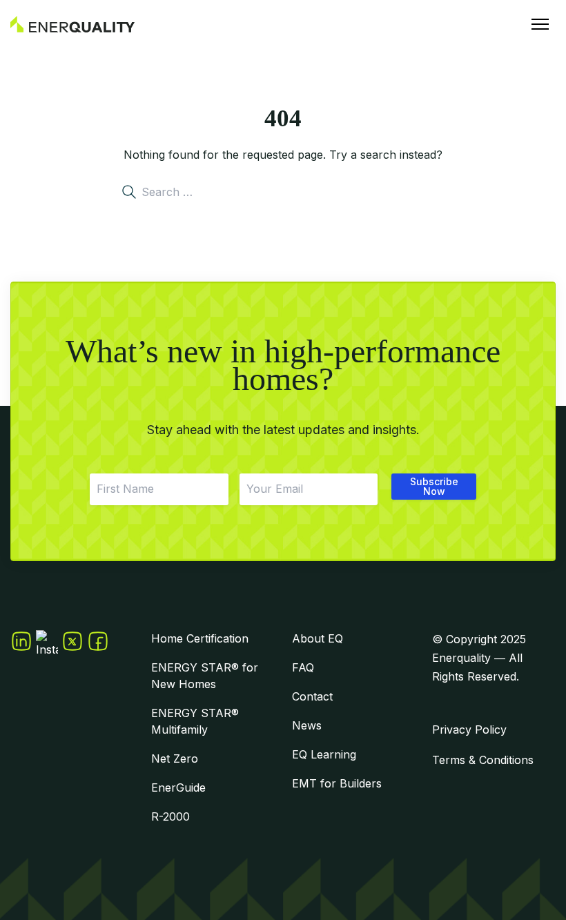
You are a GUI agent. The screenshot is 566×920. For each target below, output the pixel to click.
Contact (312, 696)
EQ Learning (324, 754)
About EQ (317, 638)
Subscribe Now (434, 486)
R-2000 (170, 816)
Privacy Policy (469, 729)
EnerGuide (178, 787)
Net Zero (174, 758)
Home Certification (199, 638)
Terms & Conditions (483, 760)
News (307, 725)
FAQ (303, 667)
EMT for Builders (337, 783)
